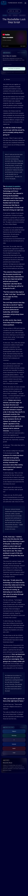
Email (14, 752)
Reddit (14, 748)
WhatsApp (14, 735)
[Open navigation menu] (25, 3)
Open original (22, 46)
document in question (13, 186)
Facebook (14, 744)
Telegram (14, 731)
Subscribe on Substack (14, 68)
